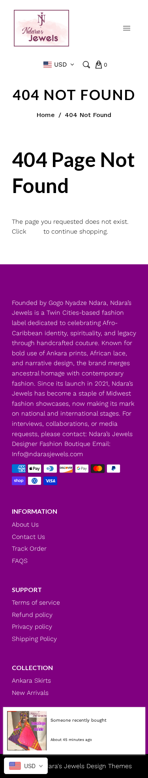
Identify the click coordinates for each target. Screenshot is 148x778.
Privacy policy (32, 626)
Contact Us (28, 536)
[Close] (139, 713)
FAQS (20, 560)
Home (45, 115)
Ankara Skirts (31, 680)
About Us (25, 524)
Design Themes (109, 766)
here (34, 231)
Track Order (29, 548)
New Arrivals (30, 692)
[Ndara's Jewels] (41, 27)
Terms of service (36, 602)
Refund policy (32, 614)
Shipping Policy (34, 638)
